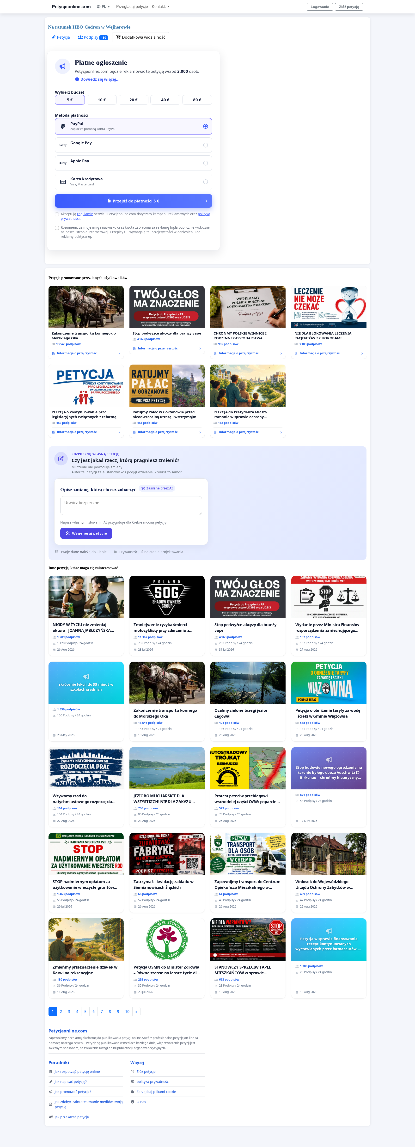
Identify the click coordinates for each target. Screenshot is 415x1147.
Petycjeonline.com (71, 6)
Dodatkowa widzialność (143, 37)
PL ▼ (106, 6)
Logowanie (320, 7)
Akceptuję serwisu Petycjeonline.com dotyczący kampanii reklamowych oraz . (135, 216)
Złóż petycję (349, 7)
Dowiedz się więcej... (99, 79)
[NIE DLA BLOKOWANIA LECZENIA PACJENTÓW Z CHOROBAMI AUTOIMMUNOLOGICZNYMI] (328, 322)
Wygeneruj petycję (89, 533)
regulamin (85, 214)
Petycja (63, 37)
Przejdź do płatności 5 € (136, 201)
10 (127, 1011)
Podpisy (94, 37)
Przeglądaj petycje (132, 7)
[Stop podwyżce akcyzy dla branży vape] (167, 320)
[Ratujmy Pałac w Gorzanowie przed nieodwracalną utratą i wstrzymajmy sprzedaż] (167, 401)
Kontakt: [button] (159, 7)
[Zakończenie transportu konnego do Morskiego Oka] (86, 322)
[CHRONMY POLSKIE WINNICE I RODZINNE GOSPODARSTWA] (248, 322)
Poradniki (59, 1062)
